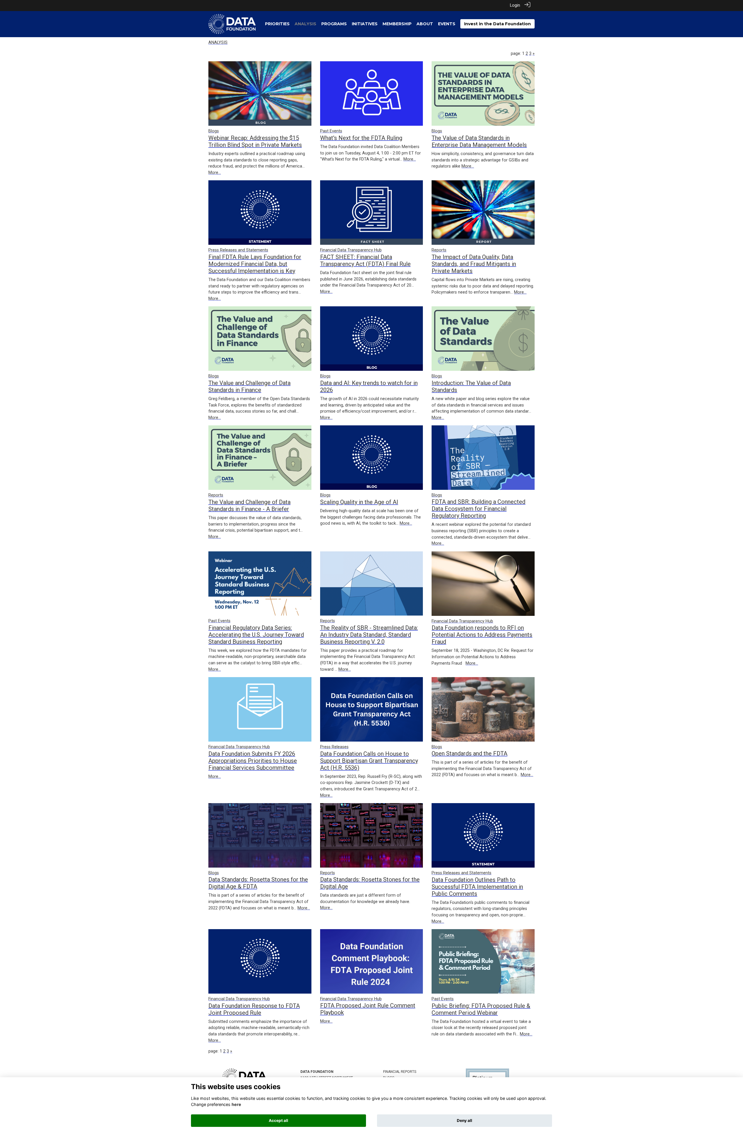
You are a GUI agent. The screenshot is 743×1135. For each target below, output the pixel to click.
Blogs (213, 131)
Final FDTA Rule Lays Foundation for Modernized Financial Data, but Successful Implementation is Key (254, 263)
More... (214, 172)
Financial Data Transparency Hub (351, 250)
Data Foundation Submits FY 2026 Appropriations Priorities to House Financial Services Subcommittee (252, 760)
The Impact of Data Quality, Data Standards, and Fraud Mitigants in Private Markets (474, 263)
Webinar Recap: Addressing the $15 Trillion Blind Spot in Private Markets (255, 141)
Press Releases (334, 746)
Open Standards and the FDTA (469, 753)
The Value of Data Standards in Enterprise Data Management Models (479, 141)
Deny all (464, 1120)
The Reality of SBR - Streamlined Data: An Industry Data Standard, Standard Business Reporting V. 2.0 (369, 634)
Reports (439, 250)
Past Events (331, 131)
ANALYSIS (218, 42)
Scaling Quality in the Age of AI (359, 502)
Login (515, 5)
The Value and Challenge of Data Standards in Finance (249, 386)
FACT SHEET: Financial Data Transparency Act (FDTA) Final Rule (365, 260)
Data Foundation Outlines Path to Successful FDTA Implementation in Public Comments (477, 886)
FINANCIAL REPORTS (399, 1072)
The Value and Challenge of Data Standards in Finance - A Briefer (249, 505)
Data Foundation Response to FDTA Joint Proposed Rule (254, 1009)
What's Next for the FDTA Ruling (361, 137)
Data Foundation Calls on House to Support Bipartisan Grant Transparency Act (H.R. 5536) (369, 760)
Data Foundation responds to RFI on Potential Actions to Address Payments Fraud (482, 634)
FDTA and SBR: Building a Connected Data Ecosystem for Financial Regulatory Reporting (478, 508)
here (236, 1104)
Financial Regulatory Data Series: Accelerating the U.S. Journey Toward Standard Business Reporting (256, 634)
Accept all (278, 1120)
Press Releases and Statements (238, 250)
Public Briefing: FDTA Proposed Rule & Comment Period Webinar (481, 1009)
